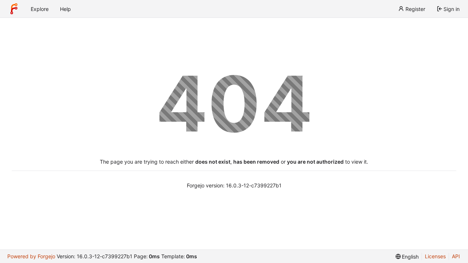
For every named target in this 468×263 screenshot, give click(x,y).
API (456, 256)
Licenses (435, 256)
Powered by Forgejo (31, 256)
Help (65, 9)
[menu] (407, 257)
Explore (40, 9)
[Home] (14, 8)
